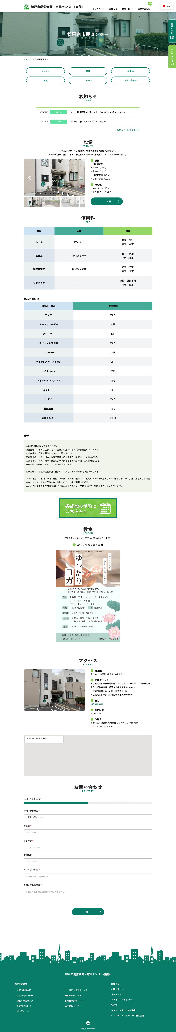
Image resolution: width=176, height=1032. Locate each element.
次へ (88, 911)
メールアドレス (32, 869)
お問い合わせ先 (32, 810)
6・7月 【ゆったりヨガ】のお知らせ (88, 121)
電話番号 (28, 855)
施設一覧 (126, 8)
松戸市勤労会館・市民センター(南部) (57, 6)
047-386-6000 (97, 704)
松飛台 (58, 112)
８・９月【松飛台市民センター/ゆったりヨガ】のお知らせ (98, 112)
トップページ (98, 8)
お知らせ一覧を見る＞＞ (128, 129)
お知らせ (113, 8)
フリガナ (28, 840)
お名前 (27, 825)
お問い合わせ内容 (33, 884)
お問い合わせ (144, 8)
